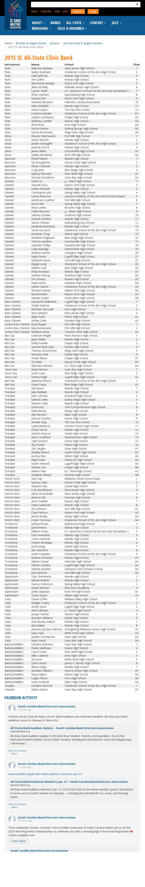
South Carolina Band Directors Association (46, 706)
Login (93, 11)
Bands (56, 23)
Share (14, 753)
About (37, 23)
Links (57, 11)
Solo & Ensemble (70, 28)
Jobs (65, 11)
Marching (40, 28)
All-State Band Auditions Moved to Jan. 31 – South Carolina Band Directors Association (69, 781)
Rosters (54, 43)
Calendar (46, 11)
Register (78, 11)
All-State (74, 23)
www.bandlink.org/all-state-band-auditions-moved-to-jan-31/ (45, 774)
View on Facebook (17, 750)
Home (8, 43)
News (34, 11)
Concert (97, 23)
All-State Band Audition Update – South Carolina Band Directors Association (62, 728)
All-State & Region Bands (31, 43)
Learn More (18, 841)
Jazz (116, 23)
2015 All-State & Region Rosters (82, 43)
